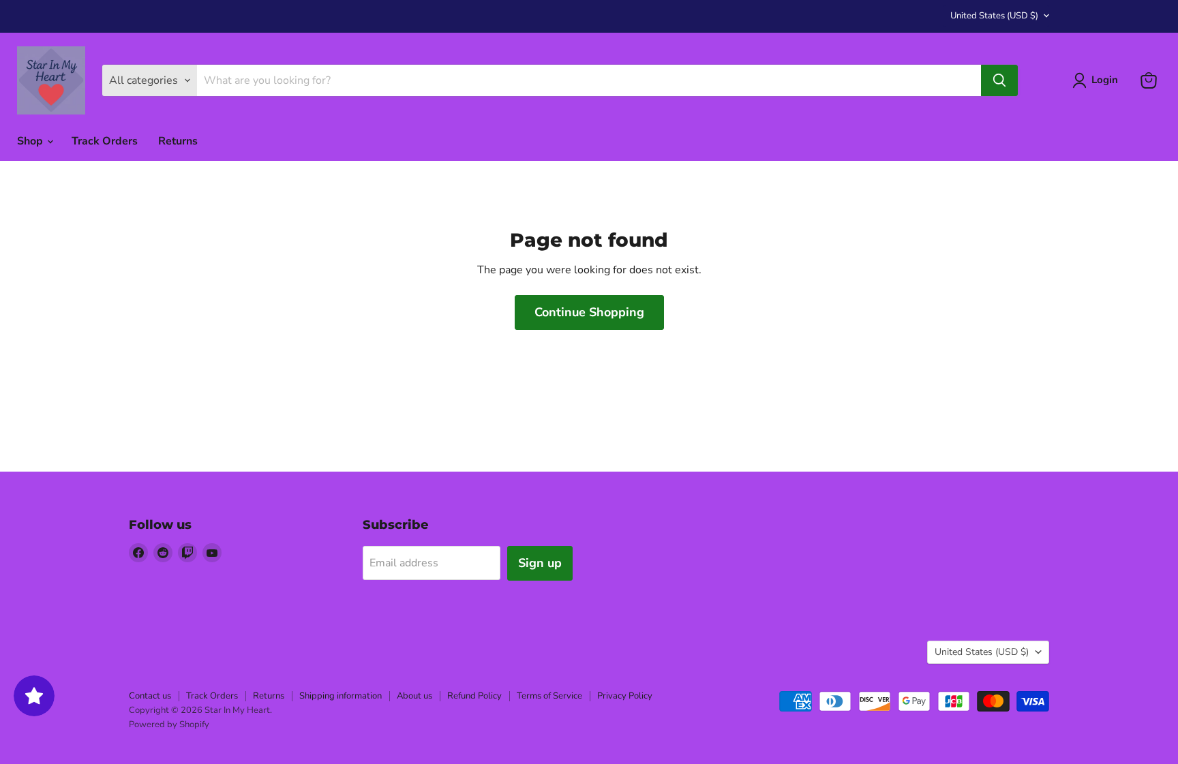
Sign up (540, 563)
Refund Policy (474, 696)
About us (414, 696)
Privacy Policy (624, 696)
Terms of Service (549, 696)
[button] (1097, 80)
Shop (31, 141)
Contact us (150, 696)
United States (994, 16)
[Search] (999, 80)
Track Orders (105, 141)
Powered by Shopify (169, 724)
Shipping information (340, 696)
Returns (178, 141)
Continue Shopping (589, 312)
